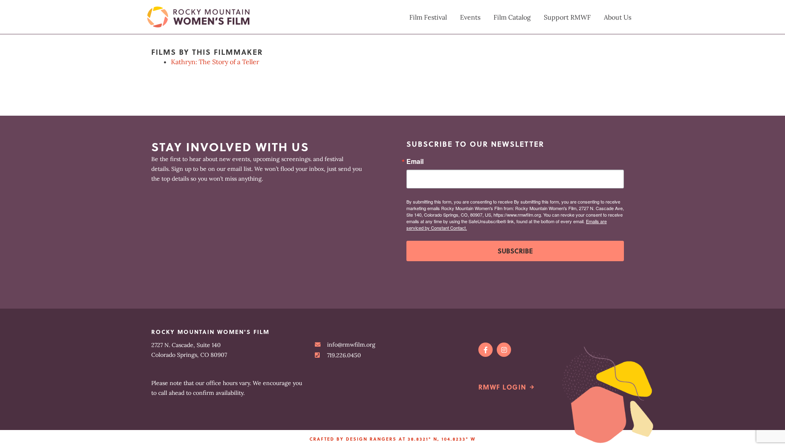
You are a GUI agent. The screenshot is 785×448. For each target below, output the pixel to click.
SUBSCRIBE (515, 250)
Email (415, 161)
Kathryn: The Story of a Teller (215, 62)
